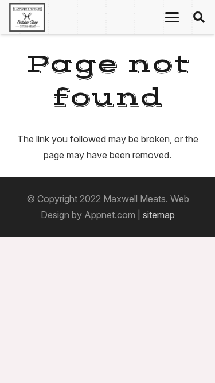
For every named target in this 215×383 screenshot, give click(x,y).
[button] (172, 17)
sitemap (159, 214)
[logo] (27, 17)
